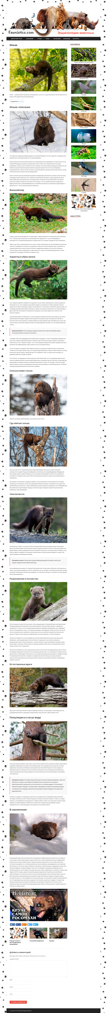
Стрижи (84, 192)
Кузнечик (83, 111)
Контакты (76, 38)
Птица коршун (84, 127)
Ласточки (84, 176)
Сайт (11, 994)
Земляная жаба (83, 78)
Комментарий (14, 959)
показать (20, 101)
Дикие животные (16, 38)
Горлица (83, 95)
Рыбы (47, 38)
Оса (84, 160)
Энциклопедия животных (25, 1010)
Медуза (84, 143)
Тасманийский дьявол (37, 941)
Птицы (39, 38)
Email (12, 987)
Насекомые (57, 38)
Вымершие (66, 38)
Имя (11, 979)
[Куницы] (58, 939)
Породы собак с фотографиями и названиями (15, 942)
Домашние (29, 38)
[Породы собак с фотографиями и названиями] (18, 939)
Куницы (51, 941)
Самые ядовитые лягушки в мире (84, 62)
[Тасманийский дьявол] (38, 939)
